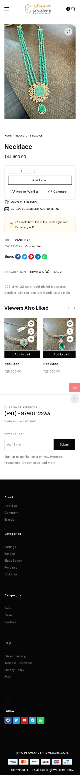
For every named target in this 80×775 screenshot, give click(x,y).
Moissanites (33, 246)
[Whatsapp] (40, 720)
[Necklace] (20, 334)
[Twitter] (16, 720)
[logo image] (38, 8)
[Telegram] (32, 720)
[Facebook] (8, 720)
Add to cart (40, 180)
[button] (68, 308)
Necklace (11, 364)
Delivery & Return (24, 202)
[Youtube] (24, 720)
